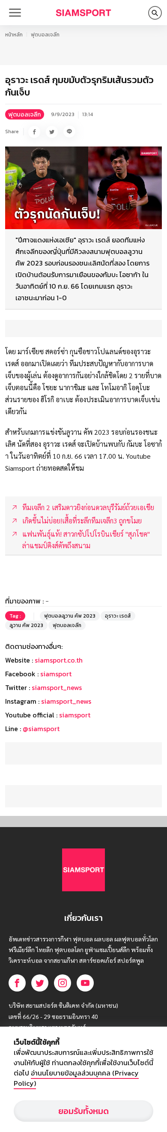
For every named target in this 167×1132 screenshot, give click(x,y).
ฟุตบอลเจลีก (45, 35)
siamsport (56, 674)
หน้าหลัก (14, 35)
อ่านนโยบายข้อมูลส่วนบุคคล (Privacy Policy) (76, 1078)
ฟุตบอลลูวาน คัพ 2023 (69, 616)
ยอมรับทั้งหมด (83, 1111)
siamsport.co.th (59, 660)
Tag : (15, 616)
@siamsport (41, 728)
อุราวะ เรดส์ (118, 616)
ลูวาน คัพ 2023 (26, 625)
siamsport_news (57, 687)
